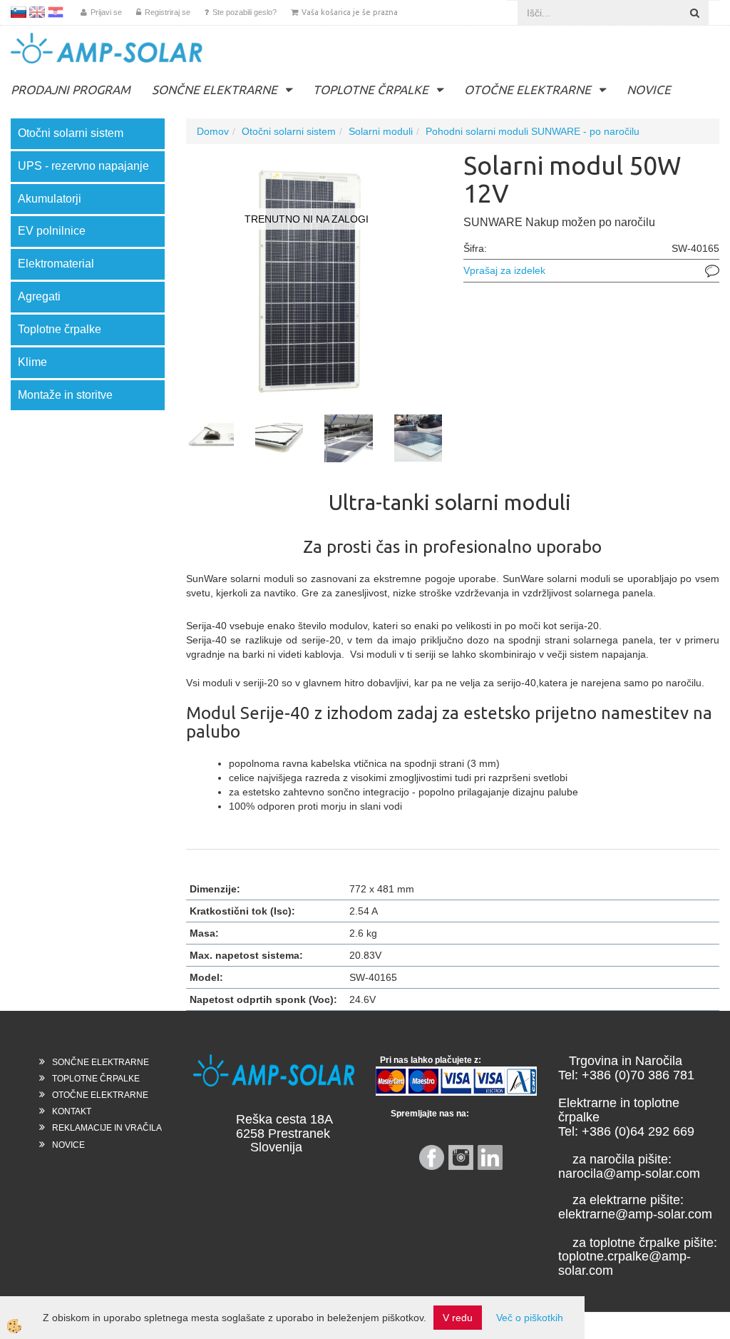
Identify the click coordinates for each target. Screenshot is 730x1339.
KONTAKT (71, 1111)
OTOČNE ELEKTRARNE (527, 89)
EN (37, 12)
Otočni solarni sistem (289, 131)
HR (55, 12)
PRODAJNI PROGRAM (70, 89)
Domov (213, 131)
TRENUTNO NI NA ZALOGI (307, 219)
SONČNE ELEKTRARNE (214, 89)
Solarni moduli (381, 131)
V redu (458, 1317)
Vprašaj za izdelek (504, 270)
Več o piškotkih (529, 1317)
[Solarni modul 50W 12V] (314, 278)
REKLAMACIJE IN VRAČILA (107, 1128)
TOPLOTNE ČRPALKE (370, 89)
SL (18, 12)
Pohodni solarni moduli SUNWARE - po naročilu (532, 131)
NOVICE (649, 89)
